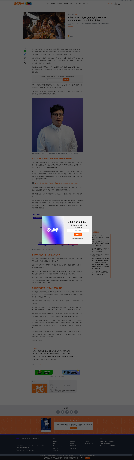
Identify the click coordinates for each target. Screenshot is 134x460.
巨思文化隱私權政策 (80, 238)
